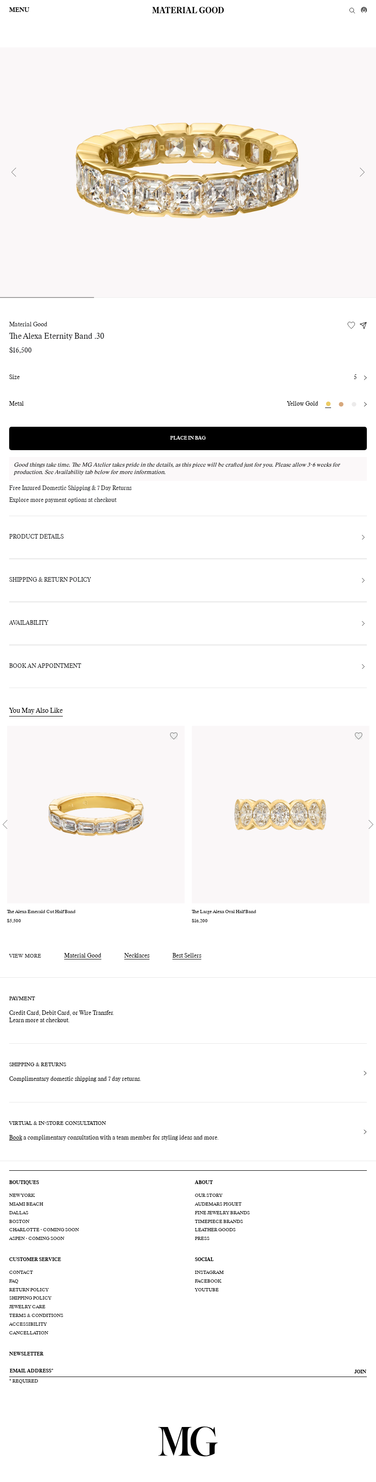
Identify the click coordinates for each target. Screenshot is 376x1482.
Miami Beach (26, 1204)
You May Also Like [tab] (36, 711)
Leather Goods (215, 1230)
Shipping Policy (30, 1298)
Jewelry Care (27, 1307)
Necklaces (136, 956)
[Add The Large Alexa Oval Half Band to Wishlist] (358, 736)
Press (202, 1238)
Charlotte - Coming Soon (44, 1230)
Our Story (208, 1195)
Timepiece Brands (219, 1221)
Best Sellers (186, 956)
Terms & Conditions (36, 1315)
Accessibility (28, 1324)
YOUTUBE (207, 1290)
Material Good (28, 325)
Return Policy (29, 1290)
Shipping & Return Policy (50, 580)
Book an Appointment (45, 666)
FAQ (13, 1281)
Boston (19, 1221)
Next (362, 172)
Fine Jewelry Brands (222, 1213)
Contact (21, 1272)
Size (14, 377)
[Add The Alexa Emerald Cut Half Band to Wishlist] (173, 736)
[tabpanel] (188, 172)
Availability (28, 623)
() (364, 10)
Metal (16, 404)
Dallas (18, 1213)
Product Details (36, 537)
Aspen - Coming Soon (36, 1238)
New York (22, 1195)
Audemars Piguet (218, 1204)
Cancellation (28, 1333)
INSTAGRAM (209, 1272)
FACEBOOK (208, 1281)
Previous (14, 172)
